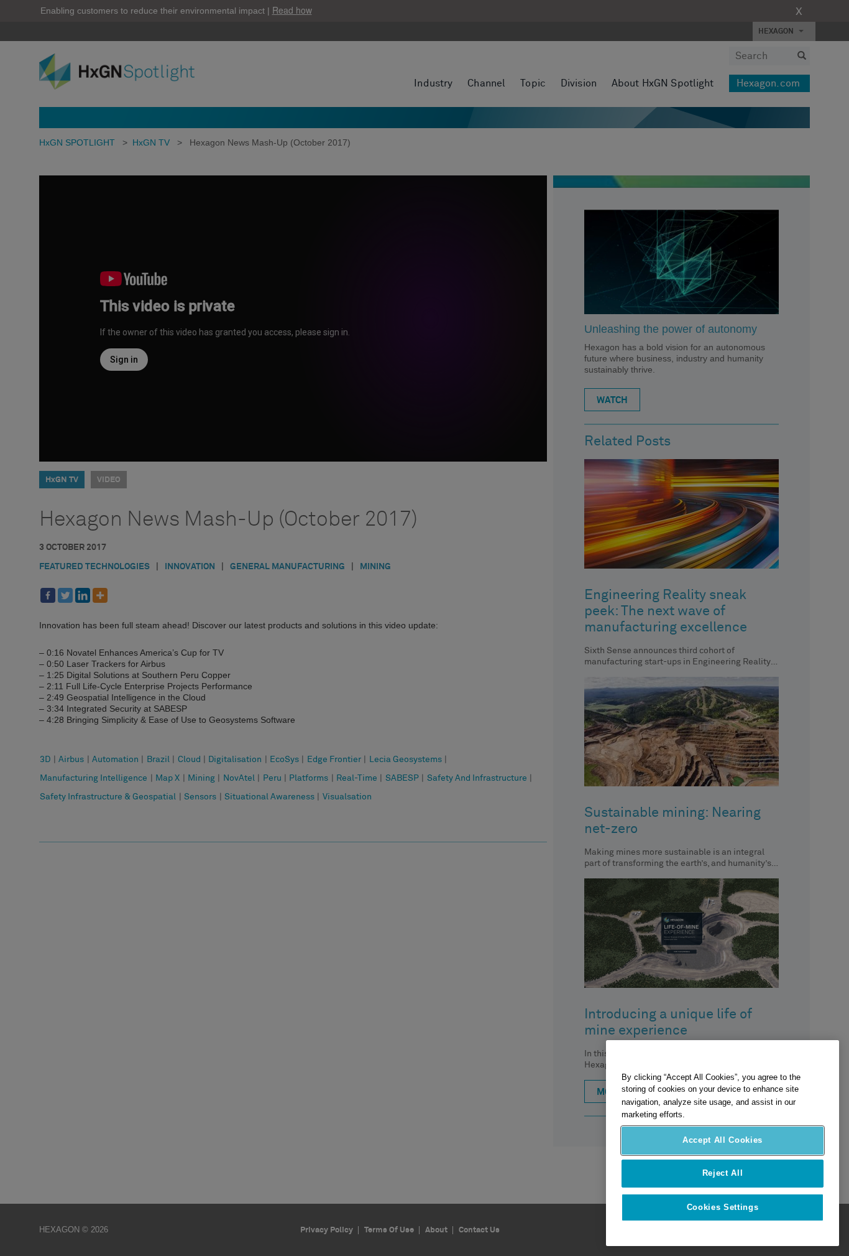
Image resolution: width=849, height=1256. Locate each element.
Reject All (722, 1173)
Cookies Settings (723, 1207)
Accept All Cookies (722, 1140)
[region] (722, 1143)
